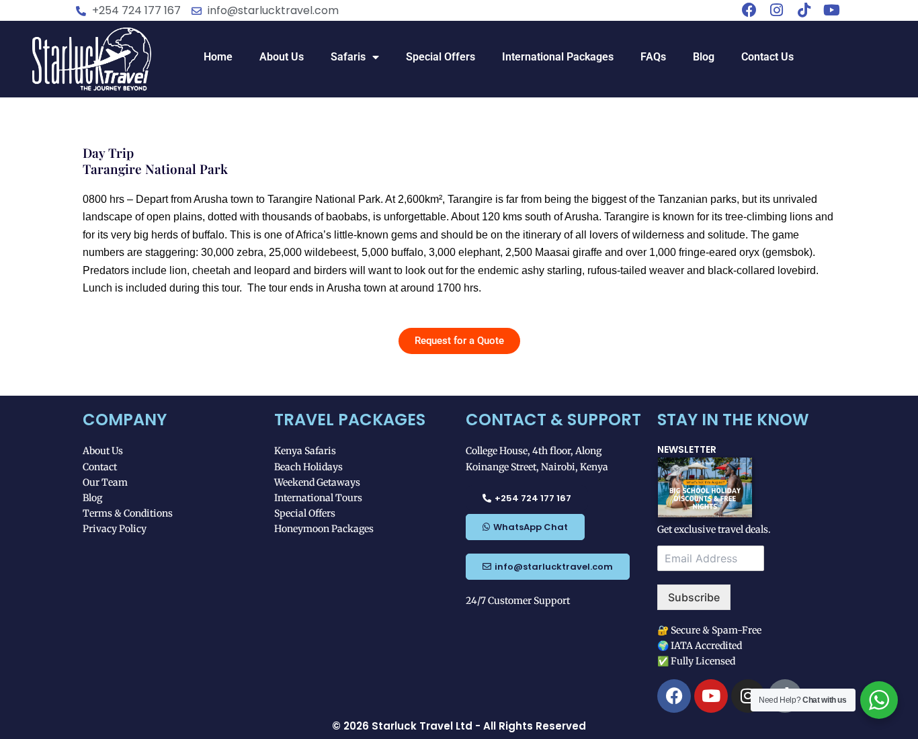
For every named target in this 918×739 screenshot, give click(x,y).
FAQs (653, 56)
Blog (703, 56)
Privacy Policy (115, 529)
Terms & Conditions (128, 513)
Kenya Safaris (305, 451)
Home (218, 56)
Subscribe (694, 597)
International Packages (558, 56)
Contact (100, 467)
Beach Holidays (308, 467)
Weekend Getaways (317, 482)
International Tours (318, 498)
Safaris (348, 56)
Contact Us (767, 56)
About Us (281, 56)
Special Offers (440, 56)
